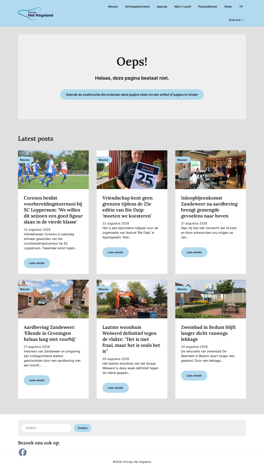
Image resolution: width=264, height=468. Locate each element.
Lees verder (37, 263)
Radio (228, 6)
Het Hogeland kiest (137, 6)
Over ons (235, 19)
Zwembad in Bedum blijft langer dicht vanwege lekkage (208, 333)
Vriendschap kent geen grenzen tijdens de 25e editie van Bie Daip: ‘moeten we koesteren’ (127, 207)
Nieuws (113, 6)
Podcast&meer (207, 6)
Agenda (162, 6)
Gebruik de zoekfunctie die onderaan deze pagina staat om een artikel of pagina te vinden (132, 94)
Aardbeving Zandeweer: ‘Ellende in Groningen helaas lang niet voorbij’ (50, 333)
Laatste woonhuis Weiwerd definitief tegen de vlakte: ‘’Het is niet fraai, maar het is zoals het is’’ (131, 339)
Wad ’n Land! (182, 6)
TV (241, 6)
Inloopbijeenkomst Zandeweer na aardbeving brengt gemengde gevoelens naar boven (209, 207)
